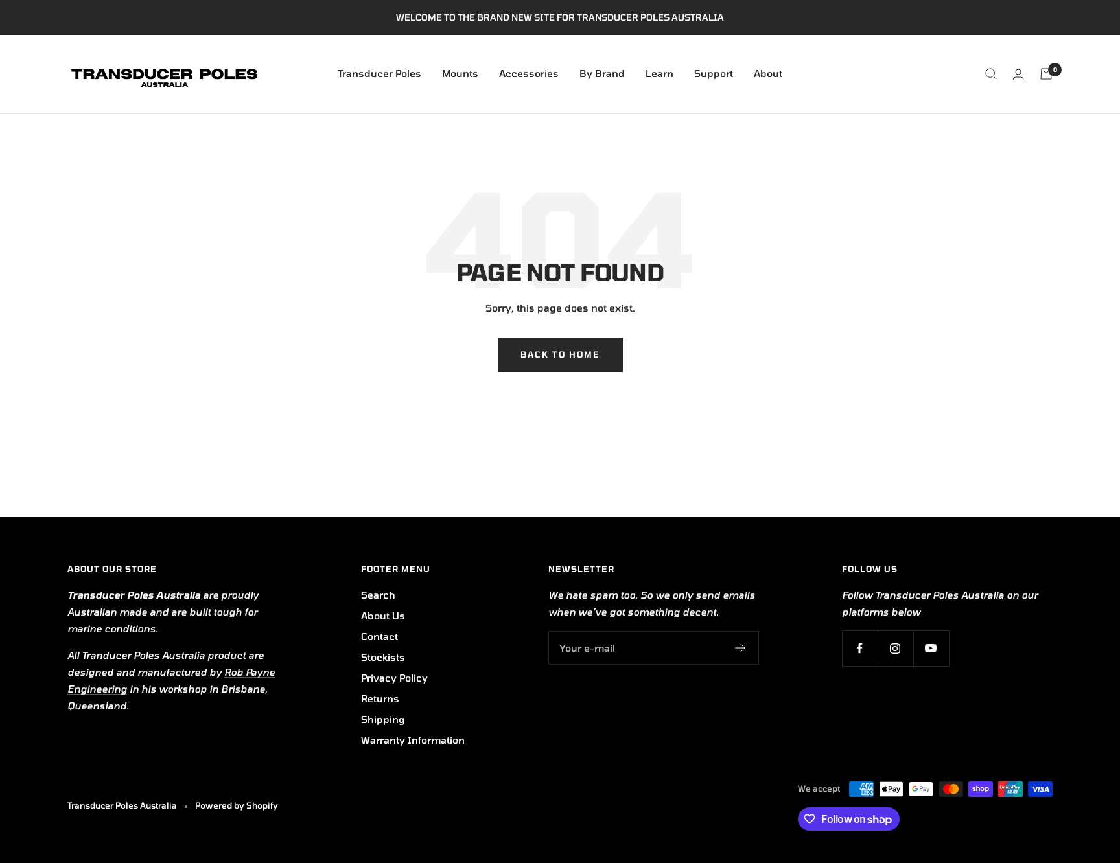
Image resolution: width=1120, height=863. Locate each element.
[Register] (740, 647)
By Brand (602, 73)
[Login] (1018, 74)
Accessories (529, 73)
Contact (379, 636)
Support (713, 73)
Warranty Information (413, 740)
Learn (659, 73)
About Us (383, 615)
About (768, 73)
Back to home (560, 354)
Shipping (383, 719)
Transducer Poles (379, 73)
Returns (380, 698)
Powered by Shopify (236, 805)
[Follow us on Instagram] (895, 648)
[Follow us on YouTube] (931, 648)
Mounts (460, 73)
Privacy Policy (394, 678)
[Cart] (1046, 74)
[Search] (991, 74)
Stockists (383, 657)
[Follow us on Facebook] (860, 648)
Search (378, 595)
